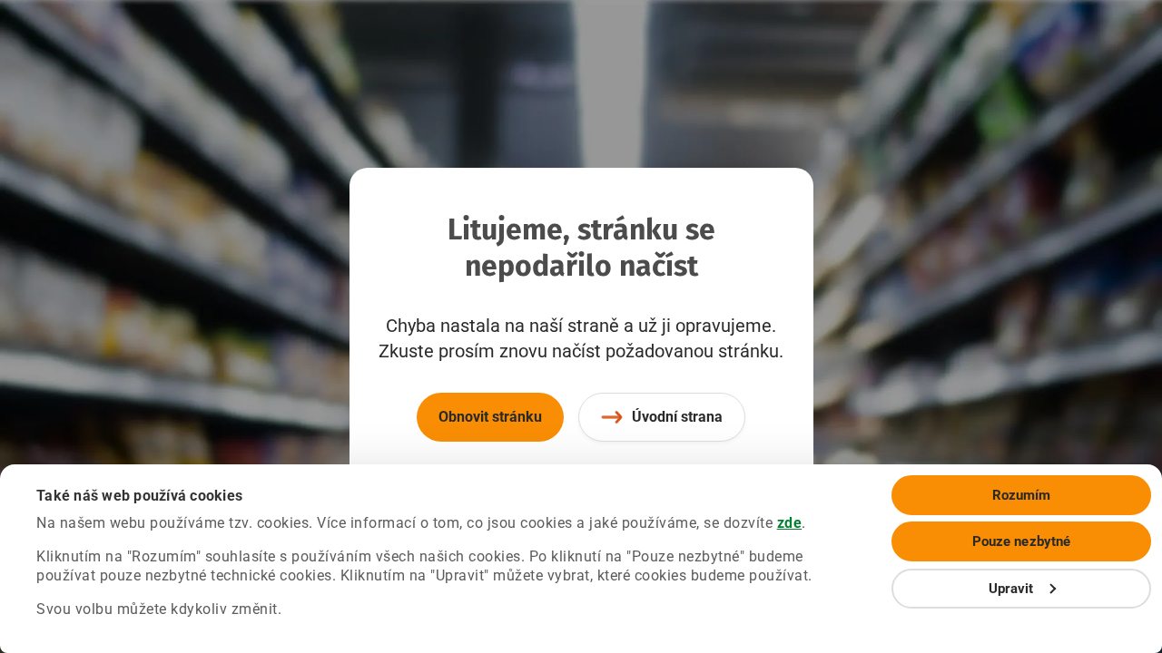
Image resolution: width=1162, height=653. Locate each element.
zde (790, 522)
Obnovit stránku (490, 416)
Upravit (1011, 588)
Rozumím (1021, 495)
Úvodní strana (677, 416)
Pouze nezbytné (1021, 541)
